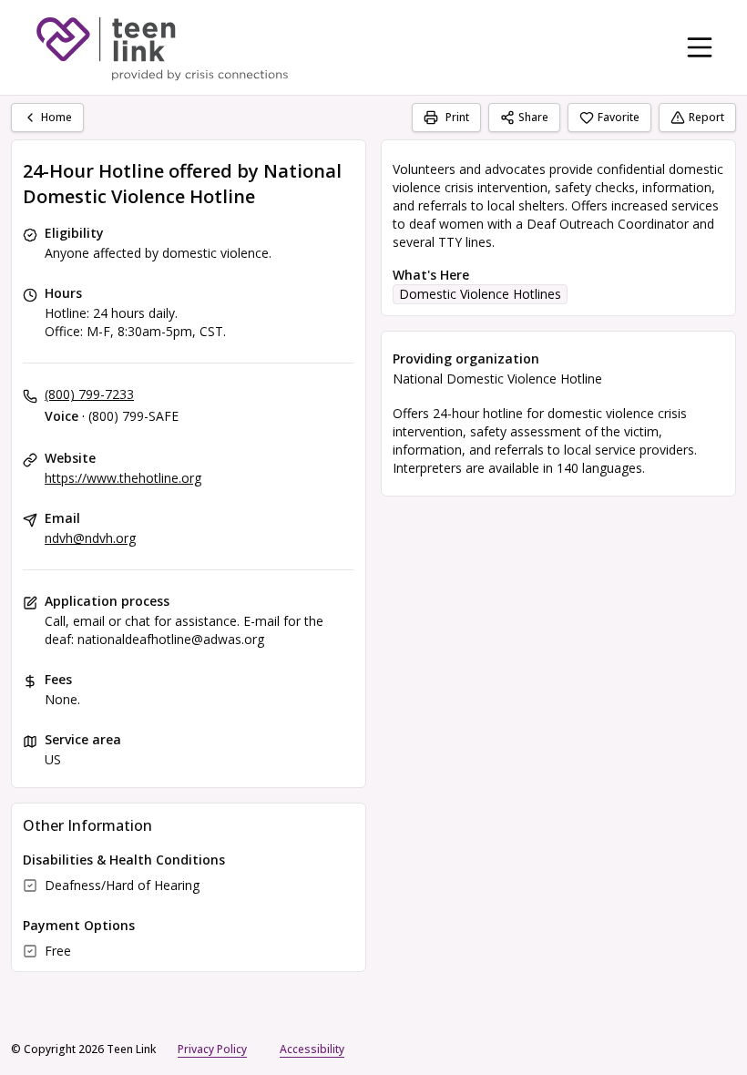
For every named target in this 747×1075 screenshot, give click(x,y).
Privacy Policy (212, 1049)
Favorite (619, 117)
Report (706, 117)
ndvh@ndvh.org (90, 538)
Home (56, 117)
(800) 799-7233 (89, 394)
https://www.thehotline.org (123, 477)
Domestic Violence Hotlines (480, 293)
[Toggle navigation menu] (699, 47)
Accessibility (312, 1049)
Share (533, 117)
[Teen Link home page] (162, 47)
